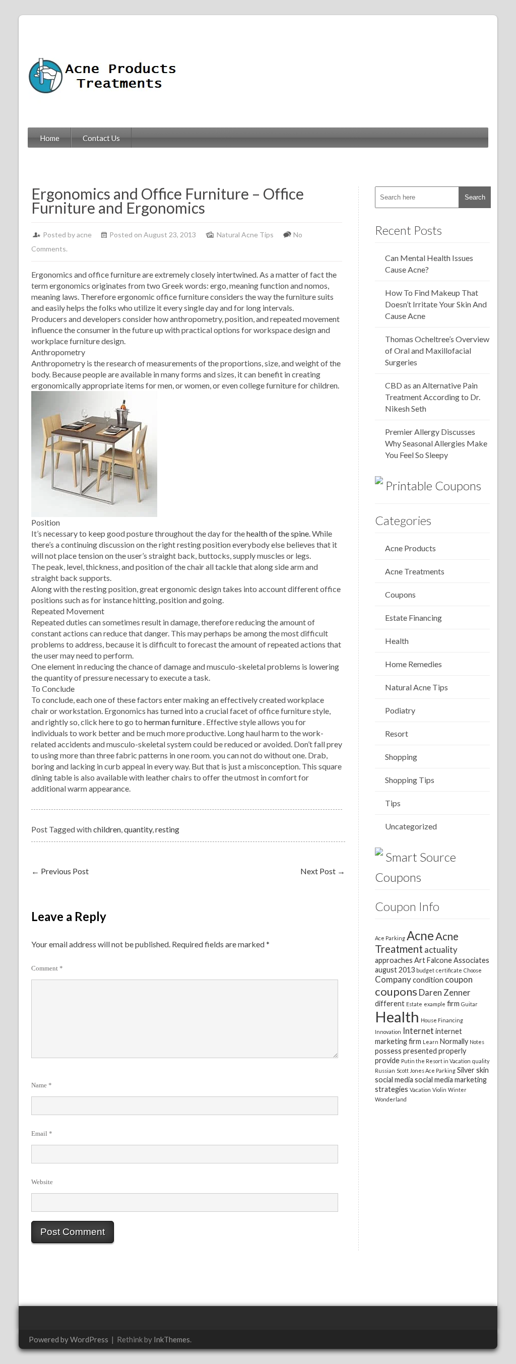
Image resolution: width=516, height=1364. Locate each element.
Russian (385, 1070)
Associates (471, 960)
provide (387, 1060)
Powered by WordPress (68, 1339)
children (107, 829)
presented (420, 1051)
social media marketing (451, 1079)
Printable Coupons (433, 485)
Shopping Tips (409, 780)
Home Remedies (413, 664)
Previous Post (60, 871)
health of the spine (277, 533)
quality (480, 1061)
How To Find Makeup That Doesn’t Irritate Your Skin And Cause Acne (436, 304)
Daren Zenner (445, 992)
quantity (138, 829)
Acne (420, 935)
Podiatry (400, 710)
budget (425, 970)
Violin (439, 1089)
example (434, 1004)
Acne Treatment (417, 942)
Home (49, 138)
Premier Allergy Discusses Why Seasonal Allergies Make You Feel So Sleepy (436, 443)
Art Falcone (433, 960)
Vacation (420, 1089)
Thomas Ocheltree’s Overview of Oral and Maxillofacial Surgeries (437, 350)
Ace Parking (390, 938)
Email (41, 1133)
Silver (466, 1070)
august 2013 (395, 969)
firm (453, 1003)
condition (428, 980)
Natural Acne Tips (245, 234)
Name (41, 1085)
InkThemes (172, 1339)
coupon (459, 979)
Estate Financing (413, 617)
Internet (418, 1030)
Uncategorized (411, 826)
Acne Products (410, 548)
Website (42, 1182)
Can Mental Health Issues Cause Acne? (429, 263)
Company (393, 979)
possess (388, 1051)
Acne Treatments (414, 571)
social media (394, 1079)
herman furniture (173, 722)
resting (167, 829)
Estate (414, 1004)
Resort (396, 733)
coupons (396, 991)
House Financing (442, 1020)
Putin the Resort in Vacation (436, 1061)
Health (397, 640)
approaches (394, 960)
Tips (393, 803)
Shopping (401, 756)
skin (482, 1070)
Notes (477, 1041)
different (390, 1003)
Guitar (469, 1004)
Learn (430, 1041)
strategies (391, 1089)
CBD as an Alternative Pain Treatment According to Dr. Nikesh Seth (432, 396)
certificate (449, 970)
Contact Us (101, 138)
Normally (454, 1041)
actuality (441, 949)
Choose (473, 970)
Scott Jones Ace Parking (426, 1070)
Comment (47, 968)
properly (452, 1051)
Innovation (388, 1031)
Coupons (400, 594)
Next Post (322, 871)
